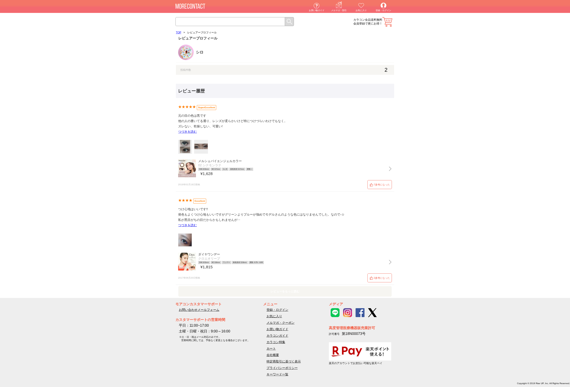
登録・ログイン (383, 10)
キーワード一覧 (277, 374)
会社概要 (273, 355)
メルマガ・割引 (339, 10)
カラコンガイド (277, 335)
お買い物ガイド (316, 10)
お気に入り (361, 10)
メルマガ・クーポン (281, 322)
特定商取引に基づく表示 (284, 361)
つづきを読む (187, 131)
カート (387, 22)
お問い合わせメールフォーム (199, 310)
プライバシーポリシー (282, 368)
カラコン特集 (276, 342)
